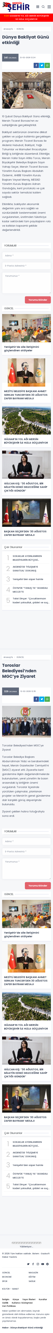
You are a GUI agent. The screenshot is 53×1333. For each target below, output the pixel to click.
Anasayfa (8, 29)
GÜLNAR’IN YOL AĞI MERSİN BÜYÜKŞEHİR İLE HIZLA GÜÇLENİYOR (26, 17)
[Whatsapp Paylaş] (47, 65)
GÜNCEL (20, 29)
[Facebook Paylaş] (36, 65)
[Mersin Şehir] (16, 6)
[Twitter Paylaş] (41, 65)
